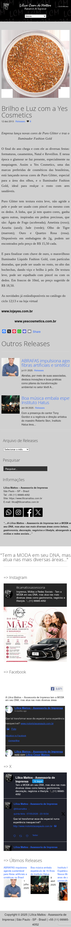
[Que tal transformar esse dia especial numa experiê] (35, 638)
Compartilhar (14, 740)
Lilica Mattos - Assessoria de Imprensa (39, 708)
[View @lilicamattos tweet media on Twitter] (55, 826)
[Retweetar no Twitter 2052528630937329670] (21, 836)
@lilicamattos (20, 808)
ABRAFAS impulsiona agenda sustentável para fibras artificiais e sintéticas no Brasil (15, 872)
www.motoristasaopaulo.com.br (37, 723)
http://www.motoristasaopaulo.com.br (32, 826)
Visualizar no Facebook (15, 735)
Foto (13, 729)
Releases (20, 121)
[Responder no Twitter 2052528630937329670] (15, 836)
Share (37, 332)
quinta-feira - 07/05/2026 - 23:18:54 (31, 813)
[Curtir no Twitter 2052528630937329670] (28, 836)
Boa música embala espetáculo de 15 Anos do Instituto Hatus (43, 871)
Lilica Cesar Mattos (38, 754)
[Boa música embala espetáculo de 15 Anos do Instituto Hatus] (40, 885)
